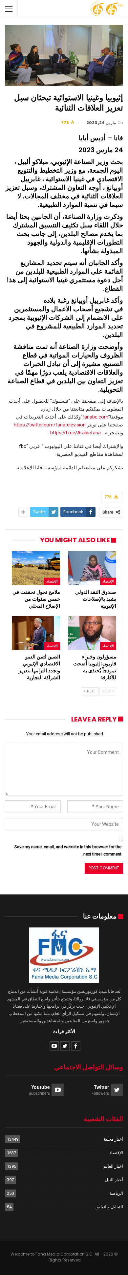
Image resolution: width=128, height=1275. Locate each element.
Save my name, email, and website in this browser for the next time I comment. (67, 850)
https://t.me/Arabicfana (75, 433)
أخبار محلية (113, 1139)
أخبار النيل (114, 1179)
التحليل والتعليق (109, 1206)
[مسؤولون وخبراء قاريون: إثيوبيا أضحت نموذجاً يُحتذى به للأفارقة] (92, 633)
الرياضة (116, 1193)
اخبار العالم (113, 1166)
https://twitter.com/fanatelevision (50, 425)
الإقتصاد (108, 581)
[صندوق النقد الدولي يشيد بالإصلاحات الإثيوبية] (92, 568)
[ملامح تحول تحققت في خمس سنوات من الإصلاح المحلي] (36, 568)
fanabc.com (95, 417)
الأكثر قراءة (64, 1031)
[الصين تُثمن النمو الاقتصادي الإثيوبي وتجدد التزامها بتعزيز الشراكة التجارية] (36, 633)
